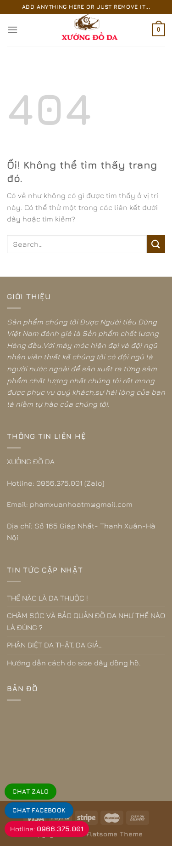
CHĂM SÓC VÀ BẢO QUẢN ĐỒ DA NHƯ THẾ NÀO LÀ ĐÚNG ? (86, 621)
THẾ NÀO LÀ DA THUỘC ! (47, 598)
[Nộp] (156, 244)
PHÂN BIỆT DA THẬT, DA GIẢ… (55, 645)
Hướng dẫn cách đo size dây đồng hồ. (74, 663)
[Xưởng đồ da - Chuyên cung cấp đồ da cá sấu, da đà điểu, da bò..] (86, 30)
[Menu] (12, 29)
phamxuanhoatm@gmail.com (81, 504)
